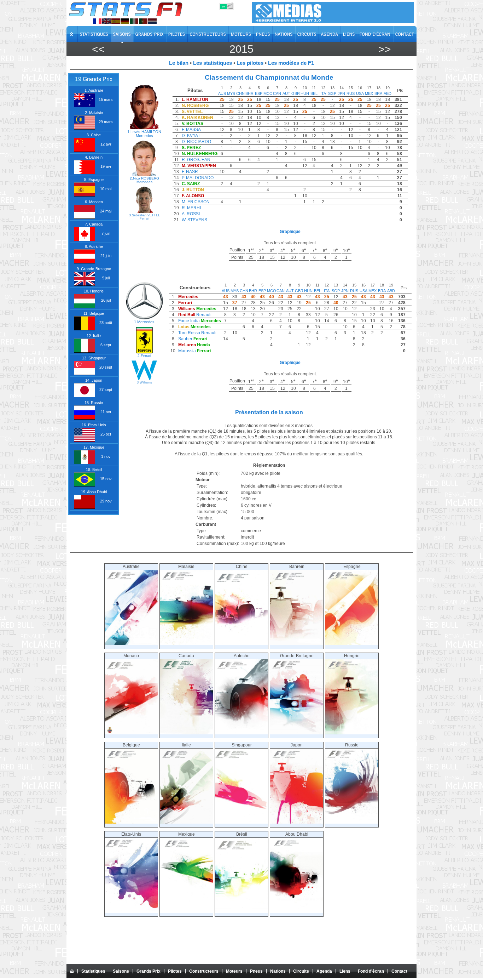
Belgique (131, 745)
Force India (189, 320)
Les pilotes (250, 63)
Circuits (301, 971)
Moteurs (234, 971)
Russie (352, 745)
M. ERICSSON (196, 201)
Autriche (242, 655)
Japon (297, 745)
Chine (242, 566)
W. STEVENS (194, 219)
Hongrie (352, 655)
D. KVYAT (191, 135)
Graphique (290, 231)
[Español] (115, 21)
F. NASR (190, 171)
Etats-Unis (131, 834)
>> (384, 49)
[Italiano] (134, 21)
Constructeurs (204, 971)
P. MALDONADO (198, 177)
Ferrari (144, 218)
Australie (131, 566)
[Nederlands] (152, 21)
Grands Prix (148, 971)
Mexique (186, 834)
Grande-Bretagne (297, 655)
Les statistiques (212, 63)
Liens (344, 971)
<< (98, 49)
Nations (278, 971)
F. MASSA (191, 129)
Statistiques (93, 971)
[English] (106, 21)
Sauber (185, 338)
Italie (186, 745)
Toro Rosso (189, 332)
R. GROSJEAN (196, 159)
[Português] (143, 21)
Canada (186, 655)
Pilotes (175, 971)
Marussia (187, 350)
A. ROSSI (191, 213)
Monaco (131, 655)
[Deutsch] (125, 21)
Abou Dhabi (296, 834)
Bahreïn (296, 566)
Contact (399, 971)
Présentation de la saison (269, 412)
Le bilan (178, 63)
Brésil (241, 834)
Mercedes (144, 135)
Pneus (256, 971)
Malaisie (186, 566)
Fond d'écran (371, 971)
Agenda (324, 971)
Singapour (242, 745)
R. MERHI (191, 207)
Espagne (352, 566)
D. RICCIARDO (196, 141)
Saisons (121, 971)
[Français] (97, 21)
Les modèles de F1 (291, 63)
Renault (203, 314)
